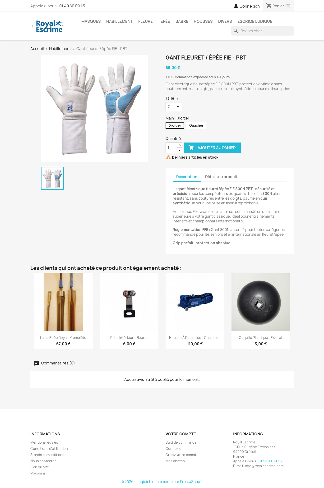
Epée (165, 21)
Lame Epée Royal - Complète (63, 337)
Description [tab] (186, 176)
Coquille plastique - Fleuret (260, 337)
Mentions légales (44, 442)
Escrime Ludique (254, 21)
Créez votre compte (182, 454)
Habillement (119, 21)
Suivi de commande (181, 442)
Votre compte (181, 434)
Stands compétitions (47, 454)
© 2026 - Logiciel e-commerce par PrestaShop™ (162, 481)
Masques (91, 21)
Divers (225, 21)
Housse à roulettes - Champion (195, 337)
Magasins (38, 473)
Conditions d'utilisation (49, 448)
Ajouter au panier (212, 147)
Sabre (182, 21)
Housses (203, 21)
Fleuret (146, 21)
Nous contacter (43, 461)
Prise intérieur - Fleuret (129, 337)
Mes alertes (175, 461)
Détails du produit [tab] (221, 176)
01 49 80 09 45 (72, 6)
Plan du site (39, 467)
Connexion (175, 448)
